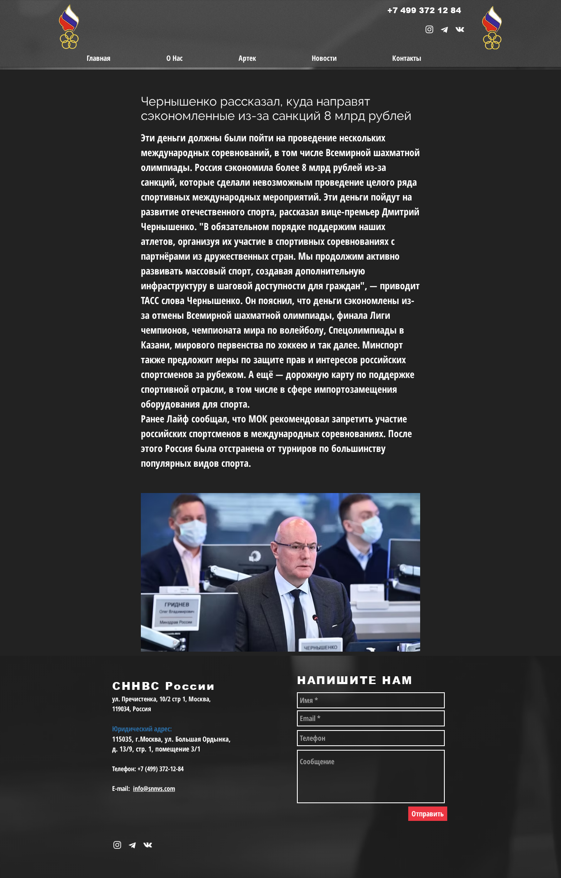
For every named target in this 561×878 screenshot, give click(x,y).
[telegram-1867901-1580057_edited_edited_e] (444, 29)
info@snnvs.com (154, 788)
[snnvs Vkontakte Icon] (460, 29)
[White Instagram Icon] (429, 29)
